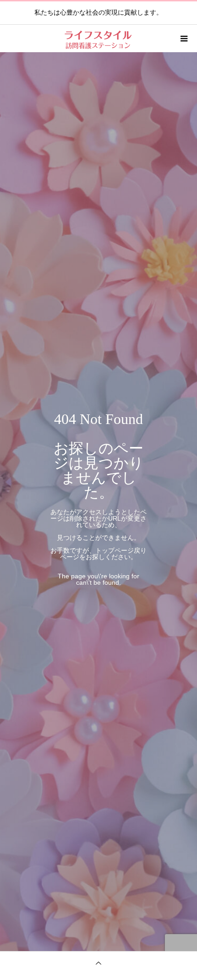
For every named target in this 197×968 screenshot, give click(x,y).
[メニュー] (183, 38)
